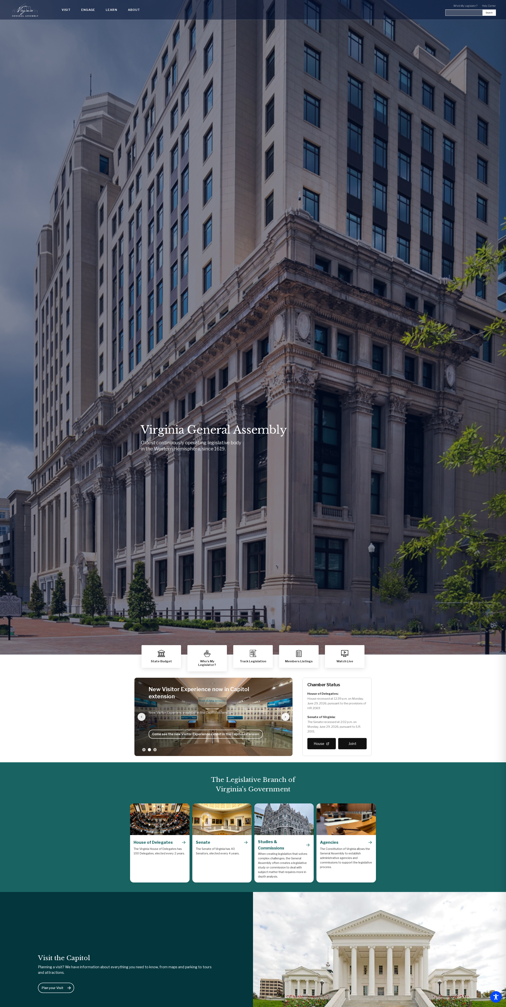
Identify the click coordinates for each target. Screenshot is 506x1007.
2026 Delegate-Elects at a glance (178, 734)
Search (489, 12)
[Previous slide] (141, 717)
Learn (111, 10)
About (134, 10)
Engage (88, 10)
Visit (66, 10)
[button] (299, 656)
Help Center (489, 5)
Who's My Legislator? (465, 5)
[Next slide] (285, 717)
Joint (352, 744)
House (319, 744)
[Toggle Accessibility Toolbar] (496, 997)
